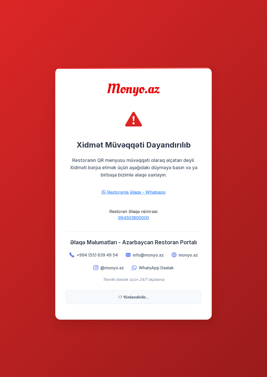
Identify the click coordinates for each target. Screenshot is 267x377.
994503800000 (133, 217)
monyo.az (188, 255)
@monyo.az (112, 267)
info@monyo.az (148, 255)
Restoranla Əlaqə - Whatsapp (136, 192)
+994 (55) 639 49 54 (97, 255)
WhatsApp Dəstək (156, 267)
